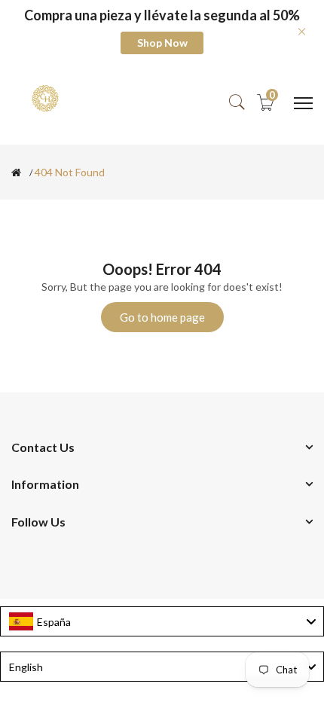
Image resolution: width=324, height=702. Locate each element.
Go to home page (162, 317)
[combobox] (162, 621)
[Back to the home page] (16, 172)
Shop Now (162, 42)
